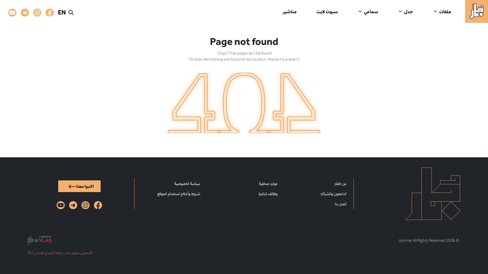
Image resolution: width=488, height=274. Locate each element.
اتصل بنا (340, 203)
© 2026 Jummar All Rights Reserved (428, 240)
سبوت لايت (327, 11)
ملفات (445, 11)
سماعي (371, 11)
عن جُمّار (340, 183)
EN (62, 12)
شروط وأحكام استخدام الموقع (178, 193)
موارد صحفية (268, 183)
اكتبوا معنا (84, 186)
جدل (408, 11)
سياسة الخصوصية (187, 183)
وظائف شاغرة (268, 193)
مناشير (290, 11)
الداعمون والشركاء (333, 193)
